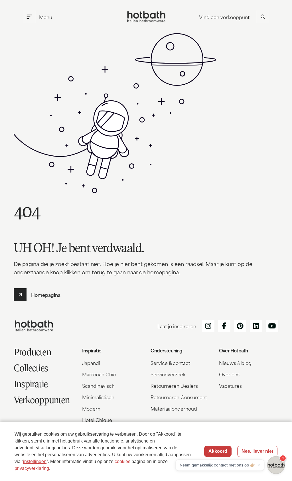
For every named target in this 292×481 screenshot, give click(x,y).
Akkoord (217, 451)
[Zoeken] (262, 17)
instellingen (34, 461)
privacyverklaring (32, 468)
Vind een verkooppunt (224, 16)
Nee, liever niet (257, 451)
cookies (122, 461)
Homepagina (45, 294)
